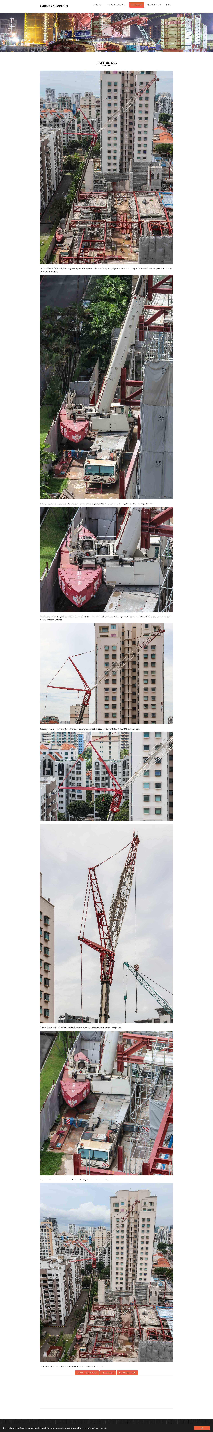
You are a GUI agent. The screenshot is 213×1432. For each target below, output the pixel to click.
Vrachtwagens (154, 5)
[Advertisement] (106, 1392)
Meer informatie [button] (101, 1428)
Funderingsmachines (116, 5)
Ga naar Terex (108, 1373)
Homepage (97, 5)
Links (168, 5)
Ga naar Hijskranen (127, 1373)
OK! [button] (202, 1428)
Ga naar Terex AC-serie (87, 1373)
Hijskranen (136, 5)
